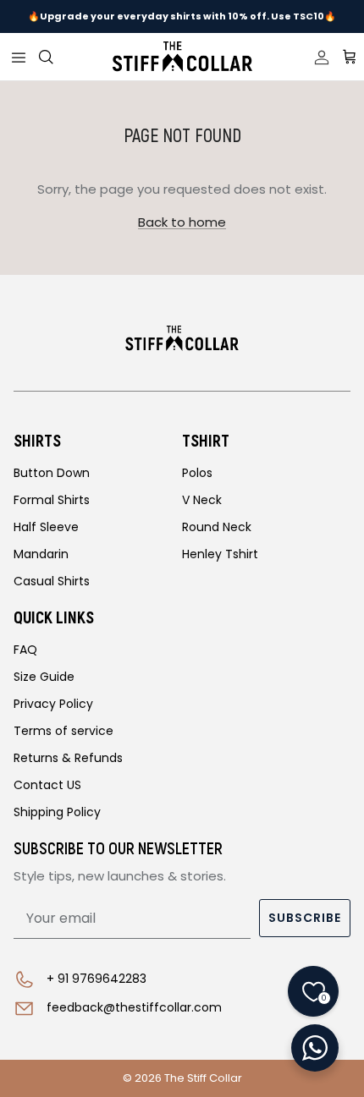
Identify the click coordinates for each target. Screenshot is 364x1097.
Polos (197, 472)
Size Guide (44, 676)
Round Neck (216, 526)
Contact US (47, 784)
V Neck (202, 499)
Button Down (52, 472)
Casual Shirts (52, 581)
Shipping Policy (57, 812)
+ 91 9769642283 (96, 978)
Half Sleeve (46, 526)
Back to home (182, 222)
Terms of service (63, 730)
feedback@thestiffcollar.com (134, 1007)
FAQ (25, 649)
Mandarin (41, 554)
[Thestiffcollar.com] (182, 56)
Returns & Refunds (68, 757)
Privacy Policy (53, 703)
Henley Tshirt (220, 554)
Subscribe (304, 917)
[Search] (55, 56)
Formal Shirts (52, 499)
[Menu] (18, 56)
